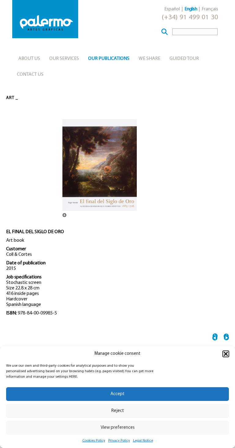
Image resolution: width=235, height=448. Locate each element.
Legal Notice (143, 440)
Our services (64, 58)
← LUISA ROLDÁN (215, 337)
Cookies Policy (93, 440)
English (191, 9)
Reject (117, 411)
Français (210, 9)
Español (172, 9)
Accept (117, 394)
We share (149, 58)
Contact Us (30, 74)
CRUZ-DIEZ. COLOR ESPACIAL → (226, 337)
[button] (226, 354)
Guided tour (184, 58)
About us (29, 58)
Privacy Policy (119, 440)
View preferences (118, 427)
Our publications (108, 58)
